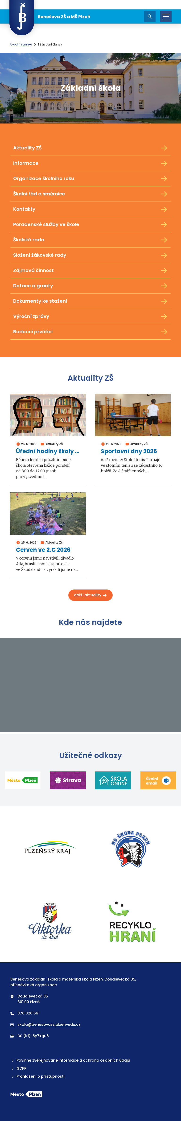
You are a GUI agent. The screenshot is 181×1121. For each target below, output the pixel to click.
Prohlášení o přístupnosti (40, 1076)
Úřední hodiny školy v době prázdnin (48, 451)
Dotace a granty (33, 285)
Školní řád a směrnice (39, 193)
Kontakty (24, 209)
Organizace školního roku (43, 178)
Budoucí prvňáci (33, 331)
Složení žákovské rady (39, 255)
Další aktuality (88, 595)
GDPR (21, 1068)
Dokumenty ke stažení (40, 301)
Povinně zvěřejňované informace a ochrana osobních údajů (73, 1060)
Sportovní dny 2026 (129, 451)
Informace (25, 163)
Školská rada (28, 239)
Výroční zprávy (31, 316)
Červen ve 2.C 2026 (43, 550)
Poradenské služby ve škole (46, 224)
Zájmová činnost (33, 270)
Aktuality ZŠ (27, 147)
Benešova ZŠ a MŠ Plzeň (64, 17)
